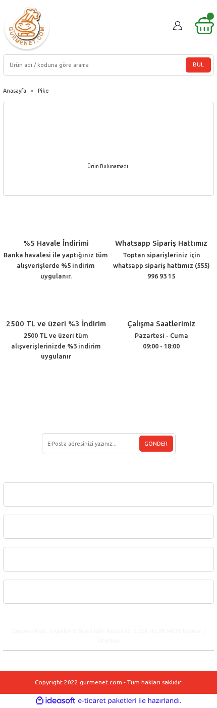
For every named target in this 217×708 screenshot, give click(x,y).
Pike (43, 91)
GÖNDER (156, 444)
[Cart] (204, 25)
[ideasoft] (55, 700)
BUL (198, 64)
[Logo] (26, 28)
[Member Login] (178, 26)
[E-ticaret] (107, 700)
